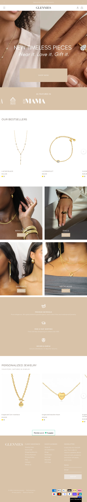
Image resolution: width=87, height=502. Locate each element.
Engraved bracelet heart (51, 414)
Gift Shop (48, 462)
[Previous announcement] (4, 2)
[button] (4, 8)
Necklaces (48, 455)
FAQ (26, 460)
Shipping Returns (31, 452)
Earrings (47, 457)
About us (28, 464)
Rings (46, 452)
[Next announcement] (83, 2)
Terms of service (30, 455)
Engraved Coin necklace (11, 414)
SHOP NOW (43, 75)
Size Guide (28, 450)
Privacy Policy (29, 457)
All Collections (49, 450)
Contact (27, 462)
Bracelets (48, 460)
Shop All (47, 447)
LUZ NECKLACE (7, 171)
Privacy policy (16, 492)
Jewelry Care (29, 447)
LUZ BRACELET (47, 171)
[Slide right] (83, 151)
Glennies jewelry (18, 490)
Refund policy (30, 490)
